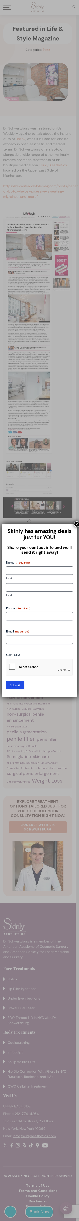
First (9, 578)
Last (9, 595)
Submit (15, 685)
